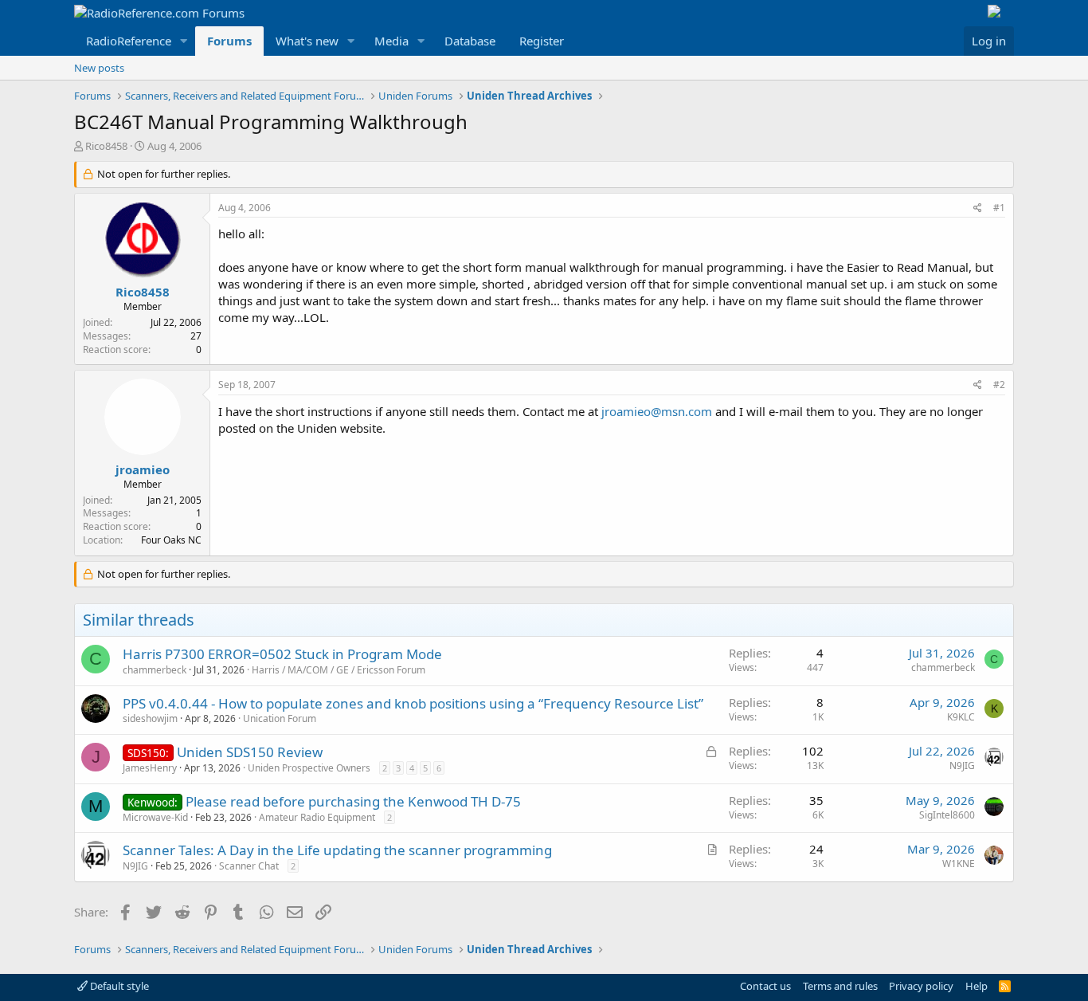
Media (391, 41)
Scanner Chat (249, 866)
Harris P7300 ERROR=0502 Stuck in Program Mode (282, 654)
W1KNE (958, 863)
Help (976, 986)
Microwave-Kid (155, 817)
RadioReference (128, 41)
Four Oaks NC (171, 540)
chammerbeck (154, 670)
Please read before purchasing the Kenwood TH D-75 (353, 801)
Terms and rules (840, 986)
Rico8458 (106, 146)
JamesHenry (150, 768)
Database (469, 41)
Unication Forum (279, 718)
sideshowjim (150, 718)
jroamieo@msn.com (656, 411)
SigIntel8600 (947, 815)
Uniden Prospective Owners (309, 768)
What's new (307, 41)
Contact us (765, 986)
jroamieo (142, 469)
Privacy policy (921, 986)
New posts (99, 68)
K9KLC (961, 717)
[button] (184, 41)
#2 (999, 384)
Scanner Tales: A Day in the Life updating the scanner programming (337, 850)
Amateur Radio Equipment (317, 817)
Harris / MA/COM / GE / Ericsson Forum (338, 670)
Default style (118, 986)
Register (541, 41)
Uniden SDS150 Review (250, 752)
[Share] (978, 208)
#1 (999, 207)
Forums (229, 41)
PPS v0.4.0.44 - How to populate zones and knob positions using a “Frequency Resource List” (413, 703)
